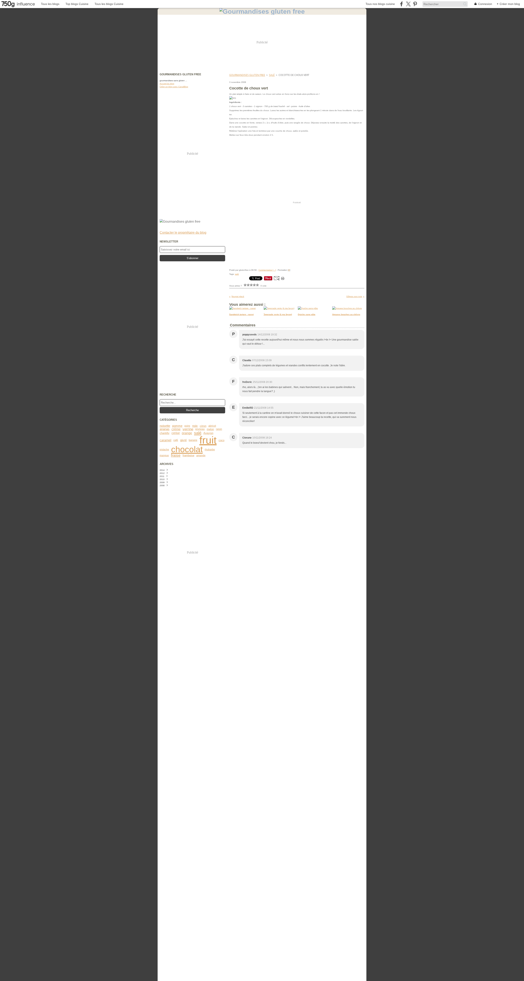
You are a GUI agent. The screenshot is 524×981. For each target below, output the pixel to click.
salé (197, 433)
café (175, 440)
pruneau (200, 429)
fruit (208, 440)
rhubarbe (210, 449)
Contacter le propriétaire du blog (183, 232)
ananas (164, 429)
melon (210, 429)
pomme (177, 425)
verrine (188, 429)
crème (176, 429)
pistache (164, 449)
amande (201, 455)
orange (187, 433)
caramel (165, 440)
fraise (176, 456)
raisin (219, 429)
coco (221, 440)
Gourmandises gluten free (247, 75)
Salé (272, 75)
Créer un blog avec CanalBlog (174, 87)
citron (203, 426)
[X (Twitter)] (408, 4)
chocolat (187, 449)
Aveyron (208, 433)
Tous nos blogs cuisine (380, 4)
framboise (188, 455)
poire (187, 426)
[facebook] (401, 4)
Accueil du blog (167, 83)
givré (183, 440)
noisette (165, 425)
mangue (164, 455)
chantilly (164, 433)
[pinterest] (415, 4)
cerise (176, 433)
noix (195, 425)
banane (193, 440)
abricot (212, 426)
